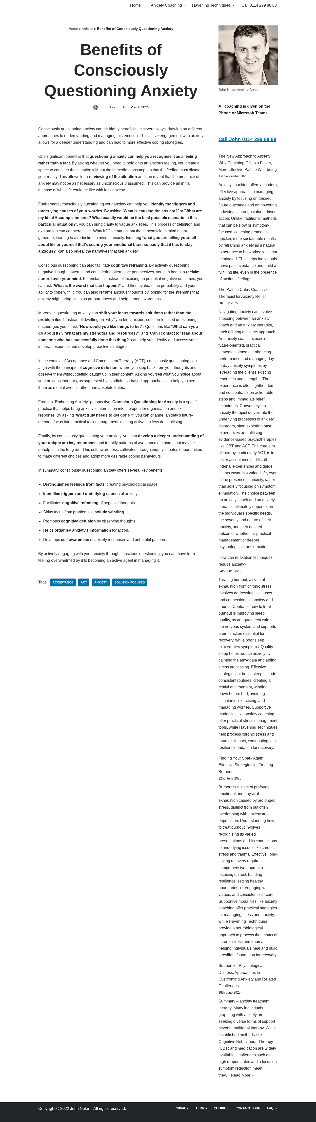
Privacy (182, 1108)
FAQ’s (272, 1108)
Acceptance (63, 582)
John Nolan (109, 107)
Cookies (221, 1108)
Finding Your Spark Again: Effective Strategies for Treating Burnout (245, 765)
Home (73, 29)
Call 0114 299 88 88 (259, 5)
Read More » (242, 1075)
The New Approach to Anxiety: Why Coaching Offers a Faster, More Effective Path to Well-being (247, 163)
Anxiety (100, 582)
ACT (84, 582)
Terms (201, 1108)
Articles (87, 29)
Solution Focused (130, 582)
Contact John (248, 1108)
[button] (143, 5)
